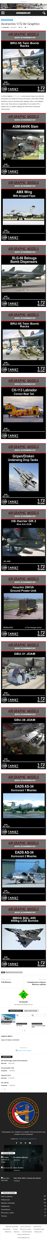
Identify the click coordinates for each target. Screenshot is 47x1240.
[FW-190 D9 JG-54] (8, 1018)
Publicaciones (5, 1200)
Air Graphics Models (16, 972)
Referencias (8, 1232)
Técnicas (4, 1216)
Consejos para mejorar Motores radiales (36, 983)
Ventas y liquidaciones (23, 1234)
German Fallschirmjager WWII (38, 1026)
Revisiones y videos (7, 1213)
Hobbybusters (5, 1206)
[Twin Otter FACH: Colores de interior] (6, 1181)
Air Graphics (16, 96)
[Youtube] (30, 1143)
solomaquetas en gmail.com (27, 1139)
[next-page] (25, 1030)
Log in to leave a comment (10, 1040)
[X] (26, 1143)
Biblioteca (16, 1232)
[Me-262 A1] (23, 1019)
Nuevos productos (11, 18)
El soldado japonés (21, 1157)
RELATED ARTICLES (15, 1011)
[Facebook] (17, 1143)
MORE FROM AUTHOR (30, 1011)
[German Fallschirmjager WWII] (39, 1019)
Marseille (4, 1063)
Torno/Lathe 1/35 (7, 1068)
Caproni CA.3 (6, 1075)
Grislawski (6, 27)
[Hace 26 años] (6, 1171)
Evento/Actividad (27, 1232)
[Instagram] (21, 1143)
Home (2, 18)
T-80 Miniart (6, 982)
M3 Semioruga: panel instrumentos (14, 1061)
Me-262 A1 (19, 1025)
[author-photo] (23, 994)
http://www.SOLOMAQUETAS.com (23, 1004)
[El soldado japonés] (6, 1160)
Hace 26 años (19, 1168)
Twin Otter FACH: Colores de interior (27, 1178)
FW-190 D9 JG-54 (5, 1024)
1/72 (8, 972)
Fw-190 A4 (5, 1083)
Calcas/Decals (5, 1209)
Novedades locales (39, 1229)
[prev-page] (22, 1030)
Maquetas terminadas (8, 1203)
